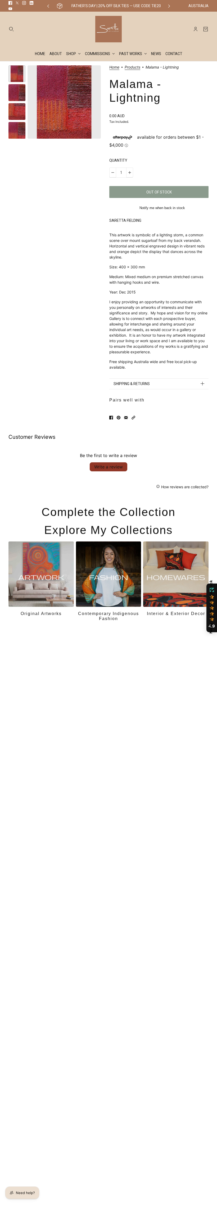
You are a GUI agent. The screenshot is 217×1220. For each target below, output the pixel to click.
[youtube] (10, 9)
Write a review (108, 466)
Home (114, 67)
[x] (17, 3)
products (132, 67)
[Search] (11, 29)
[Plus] (129, 173)
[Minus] (112, 173)
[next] (169, 6)
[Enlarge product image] (64, 102)
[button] (133, 418)
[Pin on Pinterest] (118, 418)
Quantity (118, 160)
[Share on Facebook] (111, 418)
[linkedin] (31, 3)
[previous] (48, 6)
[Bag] (206, 29)
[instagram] (24, 3)
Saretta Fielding (125, 220)
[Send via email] (126, 418)
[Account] (195, 29)
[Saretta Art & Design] (108, 29)
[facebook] (10, 3)
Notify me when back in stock (162, 208)
